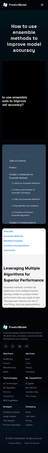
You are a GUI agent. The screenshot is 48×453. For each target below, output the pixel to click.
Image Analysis (9, 416)
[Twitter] (6, 346)
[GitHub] (12, 346)
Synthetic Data (32, 392)
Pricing (29, 420)
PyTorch (7, 392)
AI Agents (30, 383)
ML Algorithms (9, 388)
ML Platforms (31, 388)
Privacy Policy (15, 443)
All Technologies (10, 383)
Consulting (30, 372)
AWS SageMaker (10, 400)
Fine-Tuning (31, 396)
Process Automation (12, 425)
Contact (29, 425)
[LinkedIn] (19, 346)
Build (28, 359)
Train (28, 363)
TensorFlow (8, 396)
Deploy (29, 367)
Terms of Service (31, 443)
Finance (6, 363)
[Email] (26, 346)
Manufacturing (9, 367)
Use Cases (30, 416)
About (28, 412)
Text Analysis (9, 420)
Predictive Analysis (11, 412)
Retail (5, 372)
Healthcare (8, 359)
